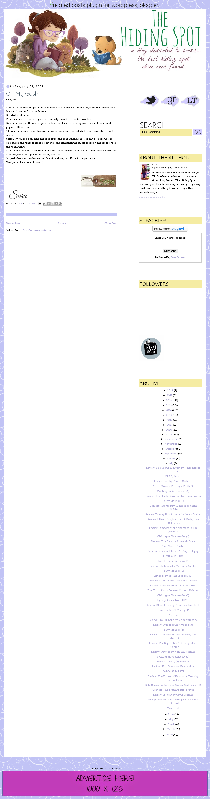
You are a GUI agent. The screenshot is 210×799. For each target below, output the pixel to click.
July (171, 463)
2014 (169, 410)
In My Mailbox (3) (173, 500)
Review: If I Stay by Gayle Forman (173, 694)
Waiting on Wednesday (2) (173, 656)
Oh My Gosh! (173, 476)
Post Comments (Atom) (37, 230)
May (171, 719)
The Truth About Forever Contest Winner (173, 590)
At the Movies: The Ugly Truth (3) (173, 486)
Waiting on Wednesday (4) (173, 536)
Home (62, 223)
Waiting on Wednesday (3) (173, 595)
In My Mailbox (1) (173, 629)
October (171, 448)
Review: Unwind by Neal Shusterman (173, 651)
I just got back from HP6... (173, 600)
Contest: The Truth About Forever (173, 689)
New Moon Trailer (173, 546)
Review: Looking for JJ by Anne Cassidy (173, 580)
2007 (169, 735)
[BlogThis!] (49, 204)
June (171, 714)
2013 (169, 414)
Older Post (110, 223)
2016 (169, 400)
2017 (169, 395)
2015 (169, 405)
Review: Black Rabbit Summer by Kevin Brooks (173, 495)
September (171, 453)
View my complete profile (152, 197)
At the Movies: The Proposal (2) (173, 575)
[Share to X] (52, 204)
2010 (169, 429)
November (170, 443)
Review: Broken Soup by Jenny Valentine (173, 619)
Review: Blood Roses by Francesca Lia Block (173, 605)
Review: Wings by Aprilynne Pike (173, 624)
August (171, 458)
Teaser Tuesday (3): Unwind (173, 661)
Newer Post (13, 223)
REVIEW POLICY (173, 556)
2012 (169, 419)
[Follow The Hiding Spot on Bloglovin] (170, 230)
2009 (168, 434)
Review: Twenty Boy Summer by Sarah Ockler (173, 514)
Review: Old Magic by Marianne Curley (173, 565)
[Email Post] (39, 203)
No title (173, 614)
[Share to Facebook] (56, 204)
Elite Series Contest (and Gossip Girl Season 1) (173, 684)
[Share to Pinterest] (60, 204)
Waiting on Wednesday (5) (173, 491)
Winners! (173, 708)
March (171, 729)
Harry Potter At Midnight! (173, 610)
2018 (170, 390)
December (170, 438)
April (171, 724)
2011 (169, 424)
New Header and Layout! (173, 560)
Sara (20, 203)
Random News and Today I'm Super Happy (173, 551)
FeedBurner (178, 257)
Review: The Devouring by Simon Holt (173, 585)
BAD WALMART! (173, 671)
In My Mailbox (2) (173, 570)
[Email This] (45, 204)
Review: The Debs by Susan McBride (173, 541)
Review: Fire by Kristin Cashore (173, 481)
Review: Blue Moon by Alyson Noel (173, 666)
